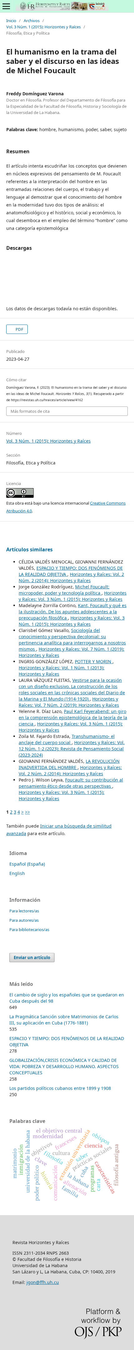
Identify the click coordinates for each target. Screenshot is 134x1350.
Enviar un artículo (32, 957)
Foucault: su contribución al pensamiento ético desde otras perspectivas (71, 783)
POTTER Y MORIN (93, 661)
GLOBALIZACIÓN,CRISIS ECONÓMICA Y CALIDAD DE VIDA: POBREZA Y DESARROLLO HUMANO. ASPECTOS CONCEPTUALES (64, 1066)
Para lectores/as (24, 911)
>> (27, 812)
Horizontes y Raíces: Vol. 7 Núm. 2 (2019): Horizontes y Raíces (69, 702)
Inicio (11, 20)
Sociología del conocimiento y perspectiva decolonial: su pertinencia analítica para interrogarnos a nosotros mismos (72, 639)
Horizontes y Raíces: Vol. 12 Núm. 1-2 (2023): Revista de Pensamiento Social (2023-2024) (72, 748)
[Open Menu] (6, 6)
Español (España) (27, 864)
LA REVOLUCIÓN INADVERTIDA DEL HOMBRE (69, 764)
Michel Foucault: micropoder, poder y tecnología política (64, 590)
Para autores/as (24, 920)
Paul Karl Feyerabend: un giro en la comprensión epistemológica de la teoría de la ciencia (73, 717)
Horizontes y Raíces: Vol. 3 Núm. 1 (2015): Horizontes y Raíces (73, 596)
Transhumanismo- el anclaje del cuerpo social (67, 739)
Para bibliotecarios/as (29, 929)
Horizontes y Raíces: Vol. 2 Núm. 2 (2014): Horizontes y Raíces (71, 577)
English (17, 873)
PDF (19, 329)
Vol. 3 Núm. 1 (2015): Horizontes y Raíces (43, 27)
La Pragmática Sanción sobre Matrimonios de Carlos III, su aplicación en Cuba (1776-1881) (63, 1020)
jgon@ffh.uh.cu (42, 1282)
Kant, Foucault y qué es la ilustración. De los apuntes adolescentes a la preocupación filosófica (73, 611)
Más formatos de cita (30, 411)
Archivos (32, 20)
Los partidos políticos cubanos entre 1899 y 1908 (60, 1088)
